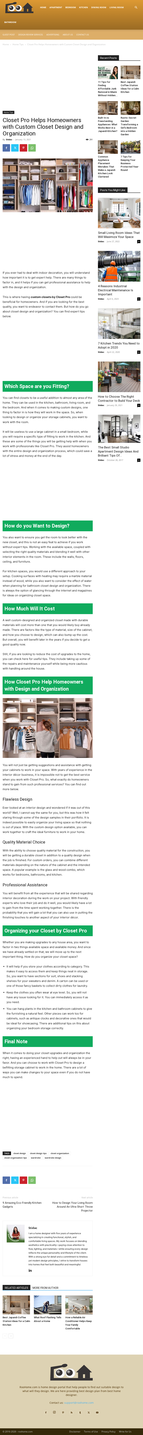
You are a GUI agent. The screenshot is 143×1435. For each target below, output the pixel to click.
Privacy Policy (108, 1431)
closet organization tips (15, 1157)
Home (43, 7)
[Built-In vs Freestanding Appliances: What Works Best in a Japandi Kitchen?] (108, 108)
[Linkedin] (31, 1270)
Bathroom (10, 22)
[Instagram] (54, 1412)
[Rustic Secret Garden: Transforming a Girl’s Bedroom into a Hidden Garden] (131, 108)
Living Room (116, 7)
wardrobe (36, 1157)
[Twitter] (15, 148)
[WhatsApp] (32, 148)
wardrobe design (53, 1157)
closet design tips (38, 1153)
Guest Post (9, 34)
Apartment (56, 7)
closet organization (60, 1153)
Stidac (9, 139)
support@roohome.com (79, 1402)
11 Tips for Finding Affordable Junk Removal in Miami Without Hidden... (108, 89)
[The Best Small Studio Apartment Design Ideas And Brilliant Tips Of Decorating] (119, 429)
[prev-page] (5, 1336)
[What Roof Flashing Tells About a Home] (47, 1304)
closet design (19, 1153)
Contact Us (82, 34)
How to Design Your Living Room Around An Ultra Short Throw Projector (72, 1206)
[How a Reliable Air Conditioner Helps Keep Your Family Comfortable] (79, 1304)
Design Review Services (30, 34)
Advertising (52, 34)
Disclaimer (74, 1431)
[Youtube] (97, 1413)
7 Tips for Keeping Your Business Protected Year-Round (130, 163)
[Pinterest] (23, 148)
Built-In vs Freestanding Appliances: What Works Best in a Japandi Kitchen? (107, 124)
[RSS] (71, 1413)
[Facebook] (6, 148)
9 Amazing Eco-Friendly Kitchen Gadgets (22, 1204)
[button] (135, 7)
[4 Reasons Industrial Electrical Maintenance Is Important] (119, 266)
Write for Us (125, 1431)
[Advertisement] (48, 83)
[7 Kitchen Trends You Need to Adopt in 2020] (119, 323)
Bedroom (70, 7)
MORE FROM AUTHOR (45, 1287)
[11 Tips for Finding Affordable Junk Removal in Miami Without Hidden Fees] (108, 72)
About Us (68, 34)
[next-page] (11, 1336)
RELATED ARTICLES (16, 1287)
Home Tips (18, 44)
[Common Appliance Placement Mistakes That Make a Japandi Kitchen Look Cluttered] (108, 147)
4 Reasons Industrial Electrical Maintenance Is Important (115, 290)
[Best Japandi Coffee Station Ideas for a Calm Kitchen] (16, 1304)
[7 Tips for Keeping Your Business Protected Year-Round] (131, 147)
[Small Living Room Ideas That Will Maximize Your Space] (119, 213)
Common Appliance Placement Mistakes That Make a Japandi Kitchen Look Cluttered (106, 166)
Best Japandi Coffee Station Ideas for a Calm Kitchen (16, 1321)
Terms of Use (91, 1431)
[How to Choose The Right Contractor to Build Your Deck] (119, 377)
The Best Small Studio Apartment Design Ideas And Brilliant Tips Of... (118, 451)
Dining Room (98, 7)
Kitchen (83, 7)
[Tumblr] (80, 1413)
